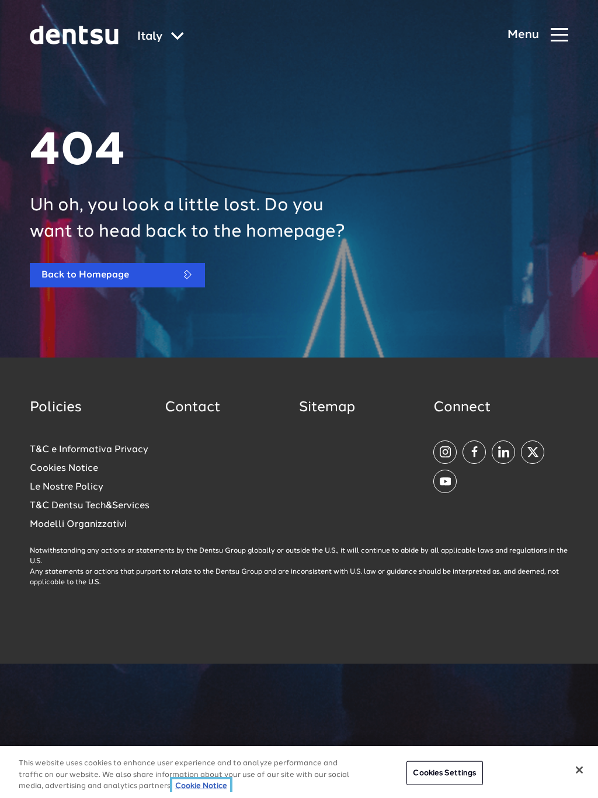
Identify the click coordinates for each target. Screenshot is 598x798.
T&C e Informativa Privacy (89, 449)
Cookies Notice (64, 468)
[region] (299, 772)
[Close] (579, 770)
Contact (193, 408)
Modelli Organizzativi (78, 524)
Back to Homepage (85, 275)
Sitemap (327, 408)
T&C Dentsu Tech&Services (90, 506)
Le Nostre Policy (66, 487)
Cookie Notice (201, 786)
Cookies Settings (444, 772)
